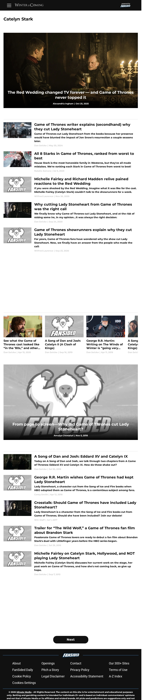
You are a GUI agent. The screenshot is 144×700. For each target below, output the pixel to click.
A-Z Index (115, 676)
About (16, 663)
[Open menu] (9, 5)
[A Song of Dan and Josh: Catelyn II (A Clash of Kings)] (64, 335)
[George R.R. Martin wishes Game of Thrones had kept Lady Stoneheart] (71, 485)
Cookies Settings (24, 683)
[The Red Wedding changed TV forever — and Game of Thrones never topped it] (71, 70)
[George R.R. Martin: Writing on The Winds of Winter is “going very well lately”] (105, 335)
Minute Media (24, 692)
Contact (75, 663)
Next (71, 640)
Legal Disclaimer (53, 676)
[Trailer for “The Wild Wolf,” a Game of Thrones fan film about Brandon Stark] (71, 536)
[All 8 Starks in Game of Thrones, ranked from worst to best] (71, 162)
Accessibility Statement (86, 676)
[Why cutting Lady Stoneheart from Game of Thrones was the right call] (71, 212)
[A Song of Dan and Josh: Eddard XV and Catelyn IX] (71, 462)
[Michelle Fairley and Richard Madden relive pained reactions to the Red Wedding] (71, 187)
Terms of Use (118, 670)
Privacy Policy (79, 670)
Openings (48, 663)
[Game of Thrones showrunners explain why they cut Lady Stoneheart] (71, 239)
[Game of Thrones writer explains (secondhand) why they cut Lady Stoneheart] (71, 134)
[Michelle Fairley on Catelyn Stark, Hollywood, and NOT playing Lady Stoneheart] (71, 563)
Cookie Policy (21, 676)
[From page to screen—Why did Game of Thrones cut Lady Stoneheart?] (71, 402)
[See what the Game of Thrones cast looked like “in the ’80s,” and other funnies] (23, 335)
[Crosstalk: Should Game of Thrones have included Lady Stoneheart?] (71, 511)
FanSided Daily (22, 670)
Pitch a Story (50, 670)
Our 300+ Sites (119, 663)
